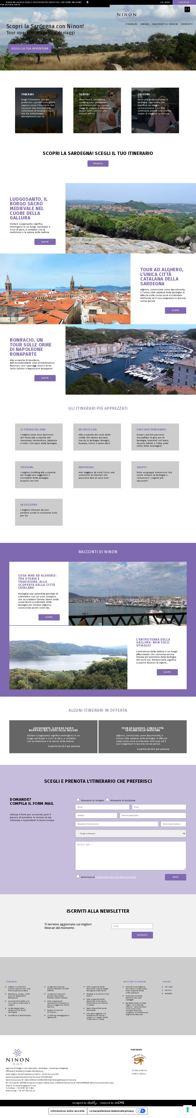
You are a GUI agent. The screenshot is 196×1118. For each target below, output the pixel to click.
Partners (183, 2)
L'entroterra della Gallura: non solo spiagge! (134, 998)
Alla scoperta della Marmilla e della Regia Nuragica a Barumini (97, 989)
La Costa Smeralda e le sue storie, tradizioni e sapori (19, 1003)
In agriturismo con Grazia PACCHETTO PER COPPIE (58, 989)
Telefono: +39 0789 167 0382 (20, 1088)
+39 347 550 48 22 (10, 5)
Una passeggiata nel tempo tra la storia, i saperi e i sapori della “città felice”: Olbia (97, 1016)
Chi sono (165, 2)
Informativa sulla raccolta (68, 1110)
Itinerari (131, 24)
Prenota (98, 163)
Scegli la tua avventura (30, 48)
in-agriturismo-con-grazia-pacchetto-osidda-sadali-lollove (57, 996)
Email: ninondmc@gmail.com (21, 1085)
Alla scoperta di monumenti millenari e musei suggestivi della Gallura (58, 1004)
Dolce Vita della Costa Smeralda (97, 1009)
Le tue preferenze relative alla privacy (112, 1110)
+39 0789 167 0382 (71, 2)
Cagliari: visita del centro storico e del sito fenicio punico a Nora (19, 989)
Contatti (187, 24)
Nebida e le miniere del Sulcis (98, 995)
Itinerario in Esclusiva (122, 800)
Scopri (45, 242)
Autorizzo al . (108, 877)
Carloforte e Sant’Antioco (19, 1015)
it (186, 9)
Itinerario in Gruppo (92, 800)
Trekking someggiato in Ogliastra (58, 1016)
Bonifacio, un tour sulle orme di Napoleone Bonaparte (19, 996)
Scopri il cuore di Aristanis (55, 1011)
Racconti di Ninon (165, 24)
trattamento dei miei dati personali (115, 877)
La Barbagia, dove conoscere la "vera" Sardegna (17, 1010)
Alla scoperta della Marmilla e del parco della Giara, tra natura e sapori (97, 1002)
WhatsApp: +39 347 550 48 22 (20, 1091)
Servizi (145, 24)
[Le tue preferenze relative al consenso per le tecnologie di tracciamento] (187, 1109)
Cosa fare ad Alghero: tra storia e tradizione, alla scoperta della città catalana (136, 990)
